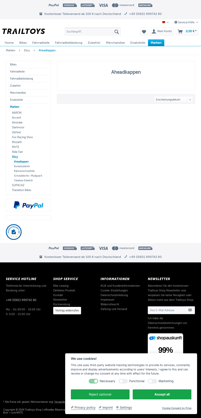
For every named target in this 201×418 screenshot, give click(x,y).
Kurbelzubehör (22, 166)
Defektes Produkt (64, 290)
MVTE (15, 147)
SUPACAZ (18, 185)
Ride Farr (17, 152)
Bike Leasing (61, 285)
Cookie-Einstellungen (114, 290)
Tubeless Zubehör (23, 180)
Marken (14, 106)
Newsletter (60, 299)
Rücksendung (61, 304)
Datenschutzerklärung (114, 295)
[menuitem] (93, 31)
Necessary (107, 381)
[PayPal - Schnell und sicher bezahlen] (28, 205)
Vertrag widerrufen (67, 310)
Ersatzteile (16, 99)
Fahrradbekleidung (21, 78)
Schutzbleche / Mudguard (28, 175)
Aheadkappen (21, 161)
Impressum (107, 299)
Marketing (166, 381)
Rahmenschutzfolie (24, 171)
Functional (136, 381)
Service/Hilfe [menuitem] (186, 22)
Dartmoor (18, 127)
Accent (16, 117)
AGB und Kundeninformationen (120, 285)
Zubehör (15, 85)
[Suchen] (116, 31)
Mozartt (17, 142)
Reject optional (100, 394)
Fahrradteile (17, 71)
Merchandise (18, 92)
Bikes (13, 64)
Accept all (162, 394)
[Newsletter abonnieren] (190, 310)
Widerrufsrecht (109, 304)
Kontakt (58, 295)
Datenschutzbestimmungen (165, 323)
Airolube (17, 122)
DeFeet (16, 132)
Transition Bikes (21, 190)
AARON (17, 112)
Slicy (15, 156)
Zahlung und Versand (113, 309)
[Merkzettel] (144, 31)
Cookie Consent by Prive (176, 408)
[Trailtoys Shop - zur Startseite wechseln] (23, 32)
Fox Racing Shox (22, 137)
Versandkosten (62, 402)
